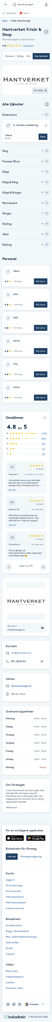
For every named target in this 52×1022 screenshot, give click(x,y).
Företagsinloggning (31, 856)
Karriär (9, 948)
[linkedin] (14, 1004)
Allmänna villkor (14, 988)
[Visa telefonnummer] (41, 661)
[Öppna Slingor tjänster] (47, 213)
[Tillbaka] (5, 4)
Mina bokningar (14, 885)
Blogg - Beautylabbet (17, 931)
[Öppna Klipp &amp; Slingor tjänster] (47, 192)
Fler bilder (38, 90)
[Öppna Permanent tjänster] (47, 203)
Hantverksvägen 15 (21, 685)
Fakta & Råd (12, 942)
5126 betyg (28, 45)
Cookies (10, 982)
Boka (43, 136)
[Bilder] (25, 600)
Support (10, 954)
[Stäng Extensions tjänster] (47, 115)
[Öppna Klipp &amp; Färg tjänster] (47, 182)
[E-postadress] (27, 653)
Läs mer (12, 489)
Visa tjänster (41, 56)
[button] (26, 131)
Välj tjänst (41, 281)
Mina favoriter (13, 891)
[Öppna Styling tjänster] (47, 224)
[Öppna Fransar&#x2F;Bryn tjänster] (47, 161)
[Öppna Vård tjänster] (47, 234)
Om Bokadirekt (14, 925)
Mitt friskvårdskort (16, 902)
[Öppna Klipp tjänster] (47, 172)
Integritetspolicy (15, 976)
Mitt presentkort (15, 897)
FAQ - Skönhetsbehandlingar (21, 936)
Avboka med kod (15, 908)
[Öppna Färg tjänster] (47, 151)
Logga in (10, 879)
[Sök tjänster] (47, 104)
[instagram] (8, 1004)
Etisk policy (12, 971)
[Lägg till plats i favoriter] (46, 32)
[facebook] (19, 1004)
